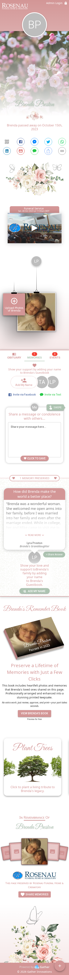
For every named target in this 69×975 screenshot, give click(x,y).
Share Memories (36, 894)
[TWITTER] (48, 142)
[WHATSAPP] (62, 142)
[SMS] (34, 151)
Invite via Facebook (24, 394)
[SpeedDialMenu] (59, 965)
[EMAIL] (21, 151)
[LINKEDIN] (7, 151)
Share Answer (55, 554)
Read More (34, 535)
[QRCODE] (7, 142)
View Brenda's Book (34, 713)
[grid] (34, 301)
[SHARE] (48, 151)
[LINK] (62, 151)
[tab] (14, 355)
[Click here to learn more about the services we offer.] (35, 876)
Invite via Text (52, 394)
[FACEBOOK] (21, 142)
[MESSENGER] (34, 142)
